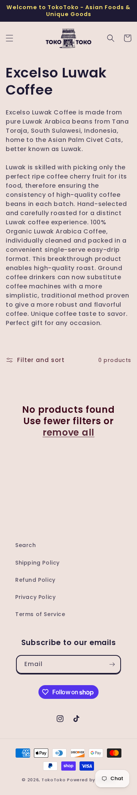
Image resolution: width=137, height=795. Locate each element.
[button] (9, 38)
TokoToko (53, 780)
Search (25, 545)
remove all (68, 432)
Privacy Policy (35, 597)
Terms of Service (40, 614)
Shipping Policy (37, 562)
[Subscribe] (112, 664)
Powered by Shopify (91, 780)
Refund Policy (35, 580)
